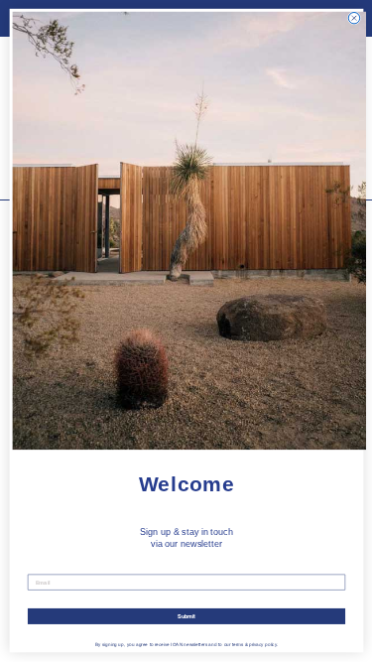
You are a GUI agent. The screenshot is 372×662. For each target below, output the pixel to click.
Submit (185, 616)
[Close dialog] (353, 18)
